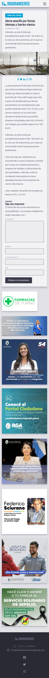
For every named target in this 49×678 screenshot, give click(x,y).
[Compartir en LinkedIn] (24, 79)
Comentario (9, 219)
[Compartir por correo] (30, 79)
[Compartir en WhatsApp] (27, 79)
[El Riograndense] (16, 3)
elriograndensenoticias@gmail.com (28, 650)
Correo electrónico (12, 257)
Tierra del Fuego (14, 15)
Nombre (8, 246)
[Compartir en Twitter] (21, 79)
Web (6, 268)
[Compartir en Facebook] (18, 79)
